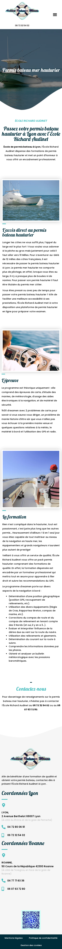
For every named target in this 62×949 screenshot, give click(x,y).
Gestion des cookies (31, 945)
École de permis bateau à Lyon (22, 146)
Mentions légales (14, 937)
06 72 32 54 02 (22, 25)
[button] (54, 14)
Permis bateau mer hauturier (31, 70)
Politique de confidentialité (43, 937)
